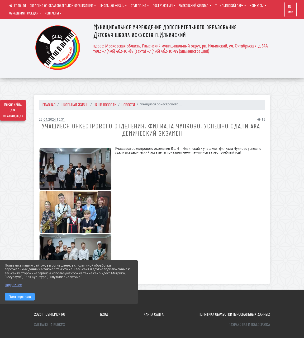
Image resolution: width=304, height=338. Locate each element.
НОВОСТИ (128, 104)
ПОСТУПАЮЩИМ (163, 6)
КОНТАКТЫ (52, 13)
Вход (104, 314)
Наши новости (105, 104)
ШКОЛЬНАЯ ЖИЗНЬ (112, 6)
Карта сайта (154, 314)
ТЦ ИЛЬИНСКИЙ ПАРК (229, 6)
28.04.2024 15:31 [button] (52, 119)
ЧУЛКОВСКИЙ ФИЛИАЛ (194, 6)
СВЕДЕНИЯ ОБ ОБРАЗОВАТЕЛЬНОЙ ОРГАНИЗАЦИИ (61, 6)
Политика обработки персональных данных (234, 314)
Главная (49, 104)
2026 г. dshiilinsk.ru (49, 314)
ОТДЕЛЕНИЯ (138, 6)
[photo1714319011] (75, 212)
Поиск (290, 9)
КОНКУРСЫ (257, 6)
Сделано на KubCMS (49, 324)
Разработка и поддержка (249, 324)
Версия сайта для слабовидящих (13, 110)
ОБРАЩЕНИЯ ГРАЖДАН (23, 13)
